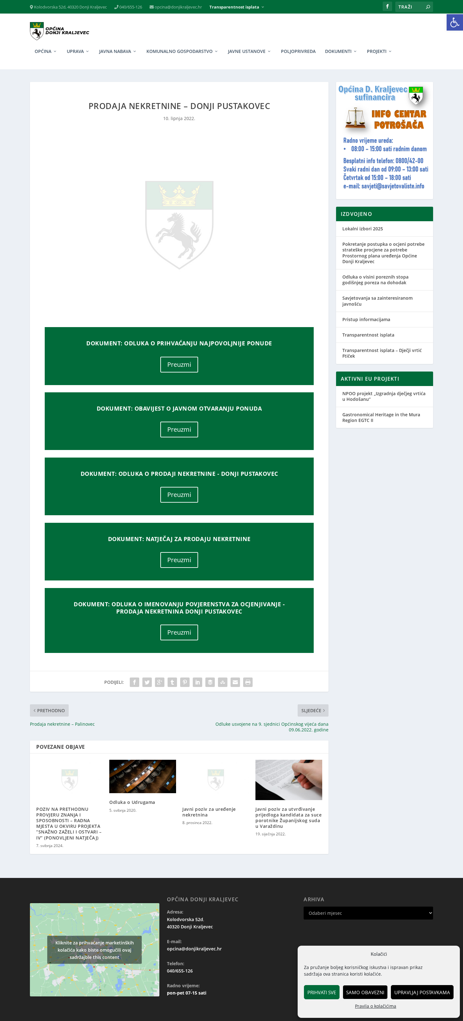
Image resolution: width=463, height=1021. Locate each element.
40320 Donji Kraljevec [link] (190, 927)
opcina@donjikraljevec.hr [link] (178, 7)
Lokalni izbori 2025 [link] (362, 229)
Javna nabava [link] (115, 51)
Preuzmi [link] (179, 364)
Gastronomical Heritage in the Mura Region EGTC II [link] (381, 417)
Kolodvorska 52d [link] (185, 919)
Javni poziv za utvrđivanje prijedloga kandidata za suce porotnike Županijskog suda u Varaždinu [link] (288, 817)
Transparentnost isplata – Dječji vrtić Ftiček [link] (382, 353)
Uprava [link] (75, 51)
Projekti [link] (376, 51)
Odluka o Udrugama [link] (132, 802)
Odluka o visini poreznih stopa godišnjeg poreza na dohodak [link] (375, 280)
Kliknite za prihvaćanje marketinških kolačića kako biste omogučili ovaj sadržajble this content (94, 949)
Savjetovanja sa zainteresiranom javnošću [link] (377, 301)
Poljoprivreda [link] (298, 51)
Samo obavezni (365, 992)
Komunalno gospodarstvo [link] (179, 51)
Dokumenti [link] (338, 51)
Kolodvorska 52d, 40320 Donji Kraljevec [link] (70, 7)
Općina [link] (43, 51)
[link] (455, 22)
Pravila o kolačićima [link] (375, 1006)
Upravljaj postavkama (422, 992)
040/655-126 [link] (130, 7)
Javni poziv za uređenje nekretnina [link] (209, 812)
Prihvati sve (321, 992)
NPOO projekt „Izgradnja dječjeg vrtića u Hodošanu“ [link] (384, 396)
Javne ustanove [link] (247, 51)
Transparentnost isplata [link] (234, 7)
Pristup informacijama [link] (366, 319)
